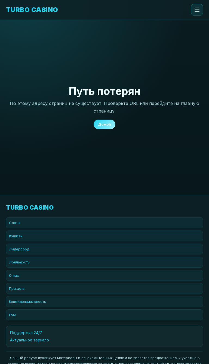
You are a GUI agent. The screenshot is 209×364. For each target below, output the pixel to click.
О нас (14, 275)
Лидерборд (19, 249)
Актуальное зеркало (29, 340)
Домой (104, 124)
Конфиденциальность (27, 301)
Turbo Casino (32, 9)
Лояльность (19, 262)
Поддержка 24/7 (26, 332)
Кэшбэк (15, 236)
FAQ (12, 315)
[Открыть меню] (197, 10)
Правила (16, 288)
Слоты (14, 222)
